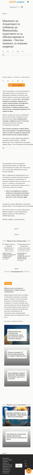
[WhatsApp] (13, 51)
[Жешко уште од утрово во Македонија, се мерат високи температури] (9, 244)
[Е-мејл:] (22, 51)
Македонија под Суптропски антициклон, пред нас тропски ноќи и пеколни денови (23, 256)
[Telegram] (17, 51)
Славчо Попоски (25, 77)
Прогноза (9, 77)
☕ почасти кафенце (16, 85)
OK (19, 465)
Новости (5, 77)
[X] (8, 51)
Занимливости (7, 321)
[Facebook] (3, 51)
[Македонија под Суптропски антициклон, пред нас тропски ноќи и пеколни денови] (23, 244)
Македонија (14, 321)
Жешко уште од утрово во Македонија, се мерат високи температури (9, 255)
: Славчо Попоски (19, 219)
